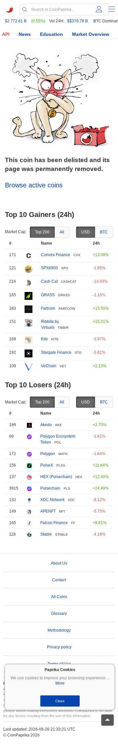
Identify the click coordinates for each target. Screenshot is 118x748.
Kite (44, 339)
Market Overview (90, 34)
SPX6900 (49, 268)
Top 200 (42, 232)
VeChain (48, 366)
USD (85, 232)
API (6, 34)
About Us (59, 563)
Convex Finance (55, 255)
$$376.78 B (77, 21)
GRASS (48, 295)
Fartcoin (48, 308)
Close (60, 701)
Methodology (59, 630)
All (62, 232)
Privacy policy (59, 647)
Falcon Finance (54, 522)
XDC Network (52, 499)
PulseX (46, 465)
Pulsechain (50, 488)
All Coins (59, 596)
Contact (59, 580)
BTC (104, 232)
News (25, 34)
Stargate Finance (56, 352)
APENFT (48, 511)
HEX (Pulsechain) (56, 476)
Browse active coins (34, 185)
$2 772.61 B (16, 21)
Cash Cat (49, 281)
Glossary (59, 613)
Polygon (47, 453)
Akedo (46, 424)
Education (51, 34)
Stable (46, 534)
